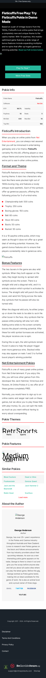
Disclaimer (6, 631)
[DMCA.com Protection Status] (6, 667)
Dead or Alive (30, 477)
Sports (23, 434)
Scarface (28, 493)
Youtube (22, 595)
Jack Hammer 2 (31, 486)
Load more (23, 497)
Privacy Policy (8, 644)
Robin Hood (9, 493)
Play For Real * (23, 68)
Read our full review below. (31, 50)
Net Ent (40, 103)
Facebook (31, 588)
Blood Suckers (10, 477)
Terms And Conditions (11, 638)
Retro (9, 434)
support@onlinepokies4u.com (20, 671)
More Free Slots (23, 75)
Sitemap (37, 671)
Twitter (19, 588)
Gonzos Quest (31, 481)
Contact (5, 651)
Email (9, 588)
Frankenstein (9, 481)
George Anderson (23, 530)
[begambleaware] (25, 667)
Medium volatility (9, 460)
